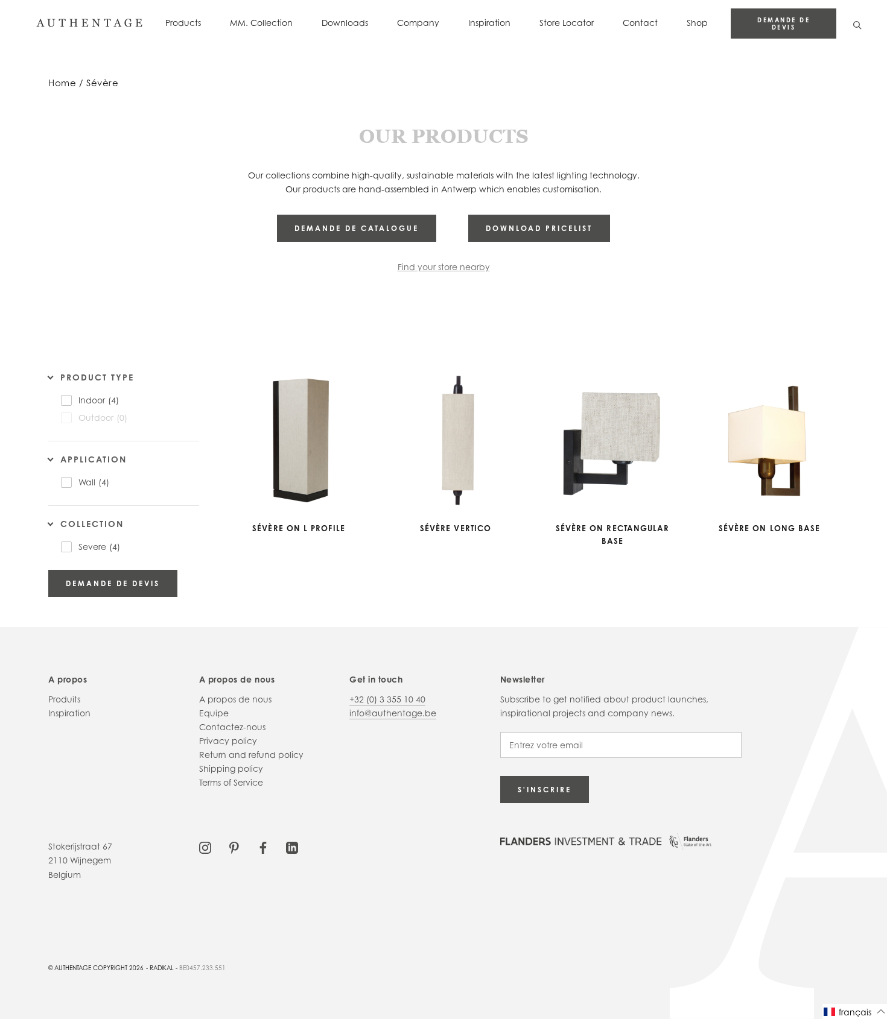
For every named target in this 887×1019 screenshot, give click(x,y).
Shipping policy (231, 768)
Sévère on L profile (298, 528)
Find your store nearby (444, 267)
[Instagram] (205, 846)
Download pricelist (539, 228)
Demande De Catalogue (356, 228)
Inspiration (489, 22)
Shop (697, 22)
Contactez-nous (232, 727)
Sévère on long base (770, 528)
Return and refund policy (251, 754)
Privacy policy (228, 741)
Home (62, 83)
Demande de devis (783, 23)
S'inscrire (544, 789)
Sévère (102, 83)
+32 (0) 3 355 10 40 (387, 699)
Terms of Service (231, 782)
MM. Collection (261, 22)
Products (183, 22)
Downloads (345, 22)
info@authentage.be (392, 713)
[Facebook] (263, 846)
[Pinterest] (234, 846)
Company (418, 22)
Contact (640, 22)
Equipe (214, 713)
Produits (64, 699)
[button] (854, 1011)
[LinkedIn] (292, 846)
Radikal (162, 967)
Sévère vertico (455, 528)
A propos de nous (235, 699)
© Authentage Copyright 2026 (96, 967)
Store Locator (566, 22)
